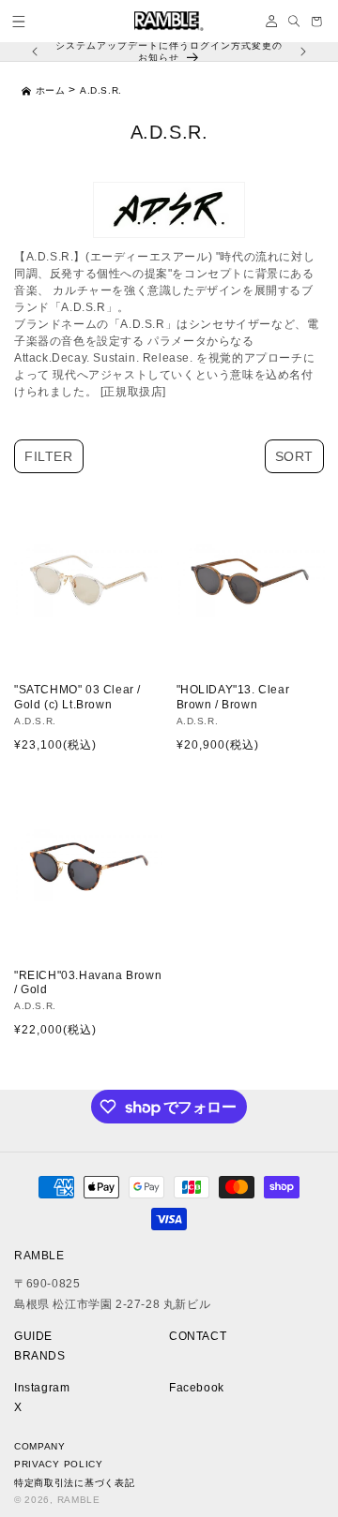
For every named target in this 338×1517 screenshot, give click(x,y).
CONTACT (197, 1336)
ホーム (51, 90)
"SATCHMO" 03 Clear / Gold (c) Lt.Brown (77, 697)
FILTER (48, 456)
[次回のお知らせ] (303, 51)
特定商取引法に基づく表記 (74, 1483)
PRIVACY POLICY (58, 1464)
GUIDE (33, 1336)
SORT (294, 456)
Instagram (41, 1387)
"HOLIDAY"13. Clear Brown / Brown (233, 697)
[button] (19, 21)
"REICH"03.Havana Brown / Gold (87, 983)
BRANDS (40, 1355)
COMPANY (40, 1446)
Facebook (196, 1387)
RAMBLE (78, 1500)
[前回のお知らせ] (34, 51)
